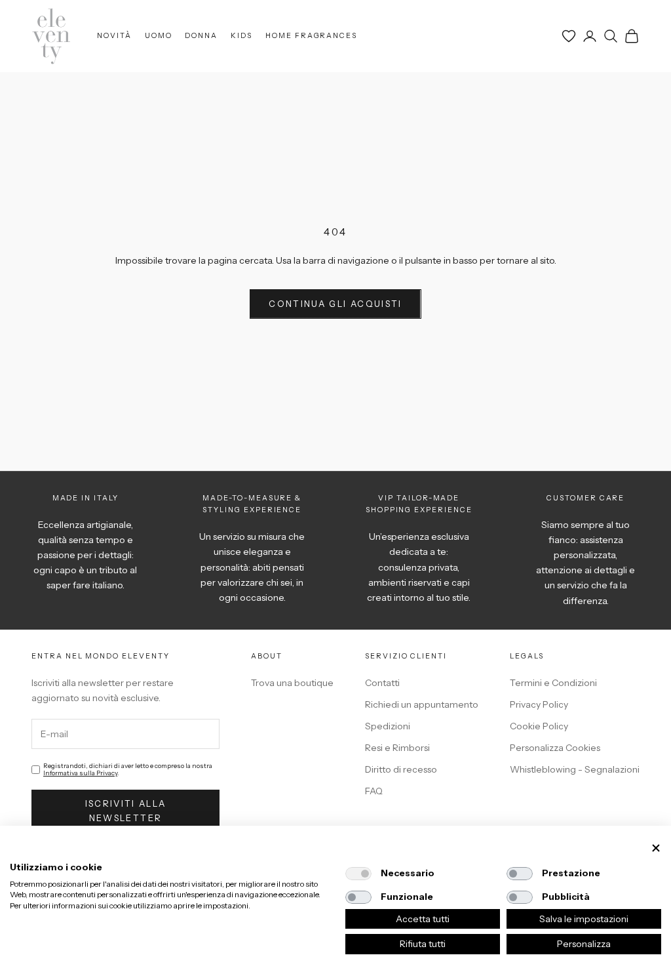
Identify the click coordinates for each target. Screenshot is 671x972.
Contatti (382, 683)
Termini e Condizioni (553, 683)
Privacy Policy (539, 704)
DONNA (201, 35)
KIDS (241, 35)
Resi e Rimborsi (397, 748)
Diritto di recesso (401, 769)
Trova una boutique (292, 683)
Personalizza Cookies (555, 748)
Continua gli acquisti (335, 303)
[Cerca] (611, 36)
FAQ (374, 791)
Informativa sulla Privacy (80, 773)
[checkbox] (358, 873)
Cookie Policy (539, 726)
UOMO (158, 35)
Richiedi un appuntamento (421, 704)
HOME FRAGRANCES (311, 35)
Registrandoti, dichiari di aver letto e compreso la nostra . (127, 769)
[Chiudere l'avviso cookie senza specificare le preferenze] (656, 848)
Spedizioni (387, 726)
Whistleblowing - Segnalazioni (575, 769)
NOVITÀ (114, 35)
